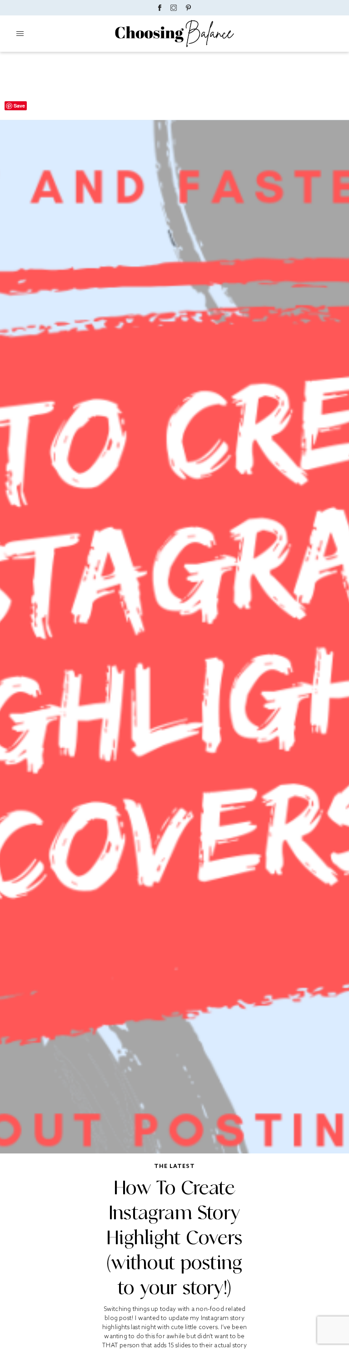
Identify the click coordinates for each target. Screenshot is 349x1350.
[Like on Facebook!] (159, 8)
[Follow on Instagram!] (173, 8)
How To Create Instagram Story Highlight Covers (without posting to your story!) (174, 1237)
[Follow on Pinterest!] (188, 8)
